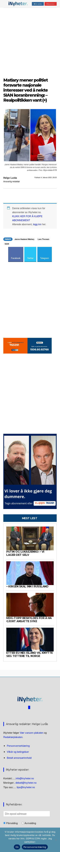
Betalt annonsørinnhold (19, 757)
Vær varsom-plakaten (31, 732)
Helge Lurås (10, 177)
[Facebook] (29, 707)
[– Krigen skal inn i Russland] (30, 573)
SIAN (7, 244)
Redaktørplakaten (12, 737)
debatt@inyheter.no (26, 782)
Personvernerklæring (18, 745)
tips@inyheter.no (26, 787)
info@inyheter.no (25, 778)
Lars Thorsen (43, 239)
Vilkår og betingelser (18, 751)
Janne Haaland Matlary (24, 239)
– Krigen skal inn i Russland (27, 586)
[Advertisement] (30, 42)
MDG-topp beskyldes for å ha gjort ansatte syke (29, 619)
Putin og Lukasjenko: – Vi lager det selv (25, 553)
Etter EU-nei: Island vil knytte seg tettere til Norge (29, 654)
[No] (56, 839)
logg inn (37, 224)
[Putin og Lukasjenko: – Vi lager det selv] (30, 538)
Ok (17, 847)
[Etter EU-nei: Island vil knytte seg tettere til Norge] (30, 639)
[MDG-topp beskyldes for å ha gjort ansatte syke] (30, 605)
